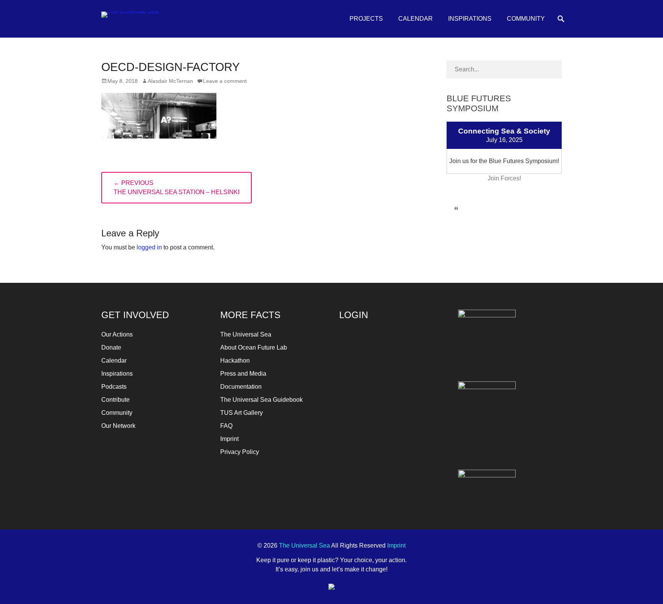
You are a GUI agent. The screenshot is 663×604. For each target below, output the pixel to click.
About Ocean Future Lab (253, 347)
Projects (366, 18)
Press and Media (243, 373)
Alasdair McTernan (170, 81)
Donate (111, 347)
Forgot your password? (368, 414)
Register (418, 397)
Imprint (229, 439)
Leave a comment (225, 81)
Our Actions (117, 334)
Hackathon (235, 360)
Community (526, 18)
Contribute (115, 399)
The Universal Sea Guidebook (261, 399)
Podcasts (114, 386)
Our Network (118, 425)
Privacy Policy (239, 452)
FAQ (226, 425)
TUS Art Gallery (241, 412)
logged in (149, 247)
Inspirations (469, 18)
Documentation (241, 386)
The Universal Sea (245, 334)
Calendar (415, 18)
